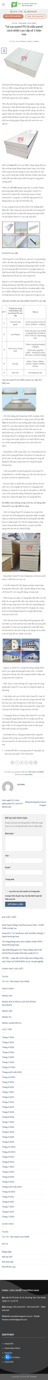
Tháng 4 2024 (8, 1137)
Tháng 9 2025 (8, 1082)
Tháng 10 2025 (8, 1077)
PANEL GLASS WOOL (12, 1023)
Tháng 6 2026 (8, 1042)
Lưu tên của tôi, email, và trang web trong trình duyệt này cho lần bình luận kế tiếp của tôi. (23, 895)
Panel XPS (9, 1362)
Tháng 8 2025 (8, 1087)
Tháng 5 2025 (8, 1102)
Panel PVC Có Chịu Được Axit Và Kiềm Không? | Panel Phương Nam (23, 935)
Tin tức (5, 976)
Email (8, 867)
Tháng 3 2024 (8, 1142)
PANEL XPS (7, 1011)
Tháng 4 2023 (8, 1177)
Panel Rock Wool (12, 1357)
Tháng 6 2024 (8, 1127)
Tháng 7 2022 (8, 1206)
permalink (29, 774)
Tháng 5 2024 (8, 1132)
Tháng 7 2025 (8, 1092)
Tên (7, 856)
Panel (11, 165)
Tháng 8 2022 (8, 1201)
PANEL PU (7, 1017)
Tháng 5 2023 (8, 1171)
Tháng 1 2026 (8, 1062)
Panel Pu (8, 1352)
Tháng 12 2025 (8, 1067)
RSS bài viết (7, 1256)
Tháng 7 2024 (8, 1122)
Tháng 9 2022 (8, 1196)
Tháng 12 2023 (8, 1147)
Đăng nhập (7, 1251)
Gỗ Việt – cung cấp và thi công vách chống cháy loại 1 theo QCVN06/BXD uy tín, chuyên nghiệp (22, 960)
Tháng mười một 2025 (12, 1072)
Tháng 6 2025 (8, 1097)
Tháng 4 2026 (8, 1047)
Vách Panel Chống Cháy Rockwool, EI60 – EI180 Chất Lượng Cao (23, 926)
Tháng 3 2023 (8, 1181)
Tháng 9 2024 (8, 1112)
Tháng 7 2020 (8, 1216)
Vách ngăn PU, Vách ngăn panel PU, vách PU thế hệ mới (12, 803)
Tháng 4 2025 (8, 1107)
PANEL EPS (7, 995)
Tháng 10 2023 (8, 1152)
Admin (36, 41)
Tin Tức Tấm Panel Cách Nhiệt (24, 23)
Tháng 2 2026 (8, 1057)
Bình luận (9, 833)
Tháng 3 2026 (8, 1052)
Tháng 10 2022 (8, 1191)
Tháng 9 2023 (8, 1157)
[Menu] (3, 4)
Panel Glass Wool (12, 1348)
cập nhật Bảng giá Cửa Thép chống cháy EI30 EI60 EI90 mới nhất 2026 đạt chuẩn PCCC (22, 951)
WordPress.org (8, 1266)
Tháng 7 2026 (8, 1037)
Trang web (9, 879)
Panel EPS (9, 1343)
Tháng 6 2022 (8, 1211)
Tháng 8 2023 (8, 1162)
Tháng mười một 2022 (12, 1186)
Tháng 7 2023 (8, 1166)
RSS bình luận (8, 1261)
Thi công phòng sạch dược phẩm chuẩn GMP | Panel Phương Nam (22, 943)
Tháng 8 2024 (8, 1117)
